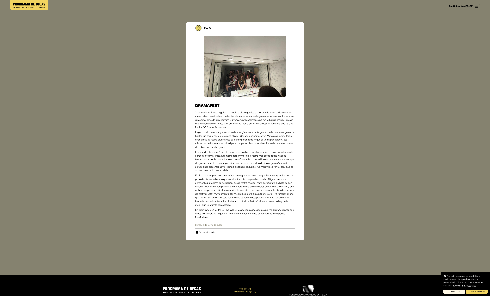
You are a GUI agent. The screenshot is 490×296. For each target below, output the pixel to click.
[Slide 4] (248, 94)
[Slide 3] (246, 94)
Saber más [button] (471, 286)
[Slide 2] (243, 94)
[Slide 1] (241, 94)
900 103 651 (245, 289)
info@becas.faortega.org (245, 291)
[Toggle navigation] (477, 6)
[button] (454, 292)
